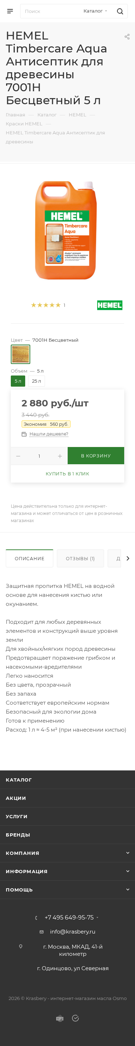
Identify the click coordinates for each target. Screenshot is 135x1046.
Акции (16, 798)
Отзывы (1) (80, 558)
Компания (22, 853)
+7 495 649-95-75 (69, 918)
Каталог (19, 780)
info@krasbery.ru (72, 931)
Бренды (18, 835)
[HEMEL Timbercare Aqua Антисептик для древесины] (68, 229)
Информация (27, 871)
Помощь (19, 890)
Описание (29, 558)
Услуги (17, 816)
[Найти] (119, 11)
